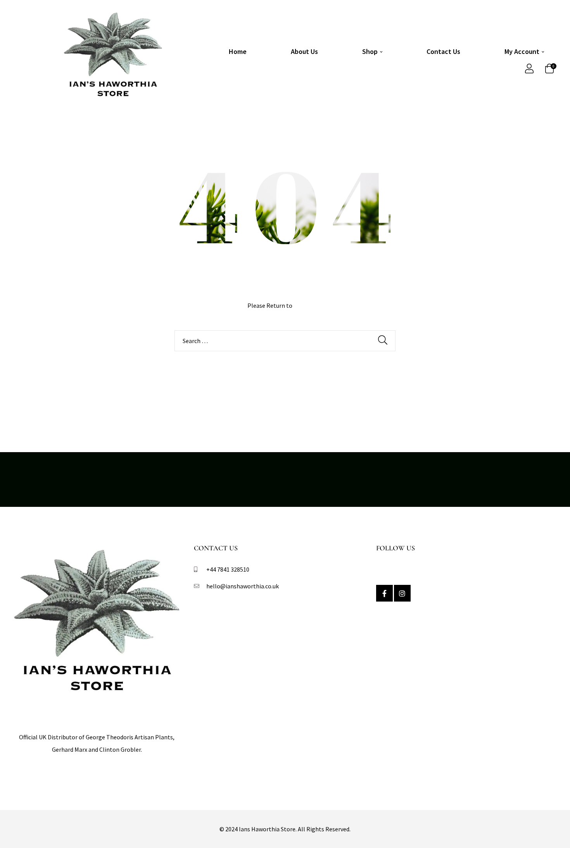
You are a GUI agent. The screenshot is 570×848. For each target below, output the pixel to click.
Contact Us (443, 51)
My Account (521, 51)
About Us (304, 51)
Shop (370, 51)
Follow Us (395, 548)
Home (238, 51)
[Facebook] (384, 593)
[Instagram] (402, 593)
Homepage (308, 305)
